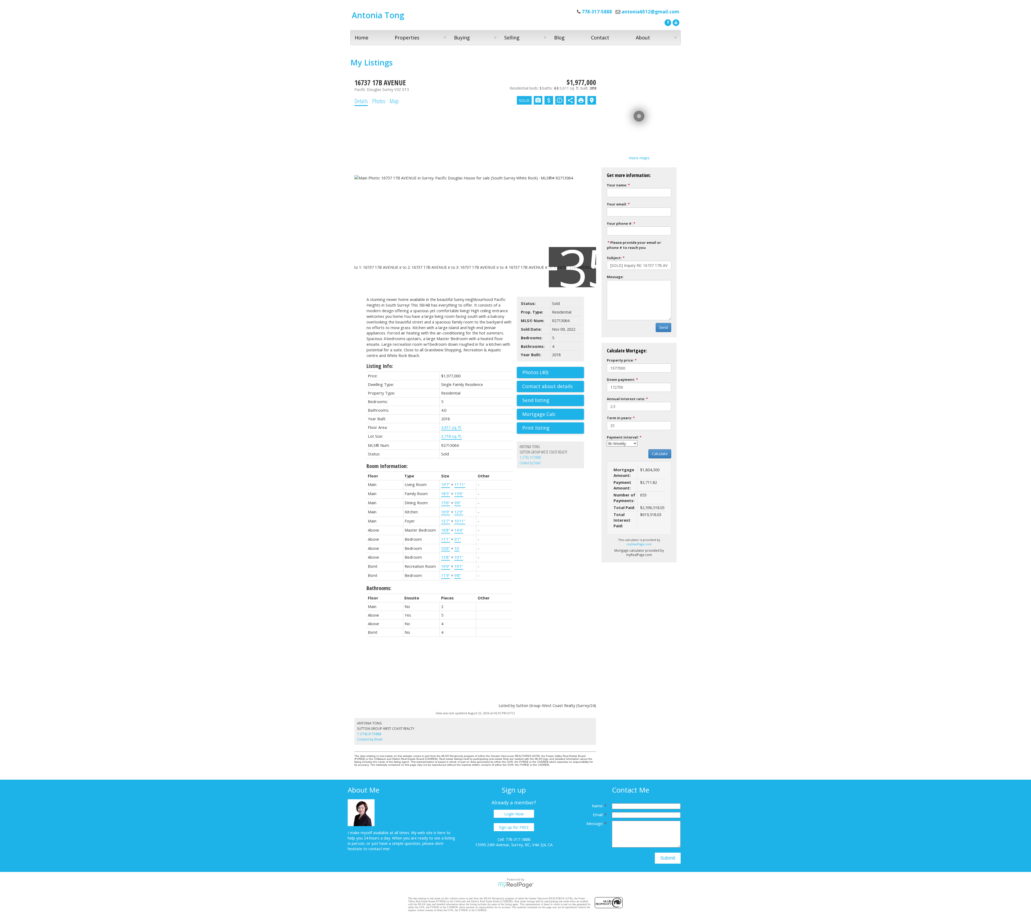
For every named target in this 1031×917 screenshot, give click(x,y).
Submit (667, 858)
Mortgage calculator (553, 414)
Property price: (620, 360)
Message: (615, 276)
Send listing (535, 400)
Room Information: (387, 466)
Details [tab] (361, 101)
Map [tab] (394, 101)
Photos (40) (535, 372)
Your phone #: (620, 223)
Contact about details (547, 386)
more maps (639, 157)
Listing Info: (379, 366)
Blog (559, 37)
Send (663, 327)
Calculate (660, 453)
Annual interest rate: (626, 398)
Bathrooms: (378, 588)
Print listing (536, 428)
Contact (600, 37)
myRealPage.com (639, 544)
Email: (598, 814)
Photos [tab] (378, 101)
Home (361, 37)
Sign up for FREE (514, 827)
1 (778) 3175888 (530, 457)
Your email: (617, 204)
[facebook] (667, 22)
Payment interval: (623, 437)
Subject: (614, 257)
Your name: (617, 185)
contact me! (379, 848)
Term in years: (619, 417)
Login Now (514, 813)
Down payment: (621, 379)
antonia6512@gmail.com (650, 12)
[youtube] (675, 22)
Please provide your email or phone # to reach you (634, 245)
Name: (598, 805)
